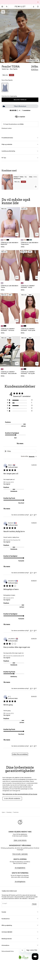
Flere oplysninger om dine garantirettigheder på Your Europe (19, 794)
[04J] (22, 283)
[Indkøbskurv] (37, 6)
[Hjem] (20, 6)
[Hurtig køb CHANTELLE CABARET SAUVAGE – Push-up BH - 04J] (37, 320)
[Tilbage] (3, 12)
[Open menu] (2, 6)
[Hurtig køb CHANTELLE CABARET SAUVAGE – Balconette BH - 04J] (17, 363)
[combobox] (29, 456)
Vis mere (20, 443)
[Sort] (8, 240)
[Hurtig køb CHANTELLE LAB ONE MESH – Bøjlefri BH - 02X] (17, 234)
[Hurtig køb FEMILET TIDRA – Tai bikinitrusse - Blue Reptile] (35, 186)
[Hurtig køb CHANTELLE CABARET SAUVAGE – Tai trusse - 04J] (17, 320)
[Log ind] (33, 6)
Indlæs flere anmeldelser (20, 754)
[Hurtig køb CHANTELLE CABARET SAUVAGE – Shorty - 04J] (37, 277)
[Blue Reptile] (5, 87)
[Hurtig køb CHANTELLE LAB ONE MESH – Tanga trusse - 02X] (37, 234)
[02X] (2, 240)
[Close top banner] (38, 2)
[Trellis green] (30, 240)
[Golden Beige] (5, 240)
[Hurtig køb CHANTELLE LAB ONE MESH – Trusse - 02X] (17, 277)
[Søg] (6, 6)
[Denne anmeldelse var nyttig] (31, 515)
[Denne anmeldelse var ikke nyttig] (34, 515)
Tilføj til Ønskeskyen (20, 106)
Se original (6, 484)
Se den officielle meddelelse (12, 798)
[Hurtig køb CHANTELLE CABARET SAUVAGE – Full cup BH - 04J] (37, 363)
